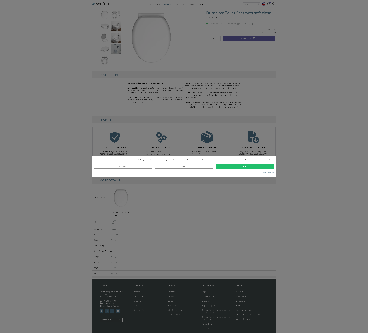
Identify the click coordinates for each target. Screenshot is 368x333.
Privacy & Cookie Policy (267, 172)
